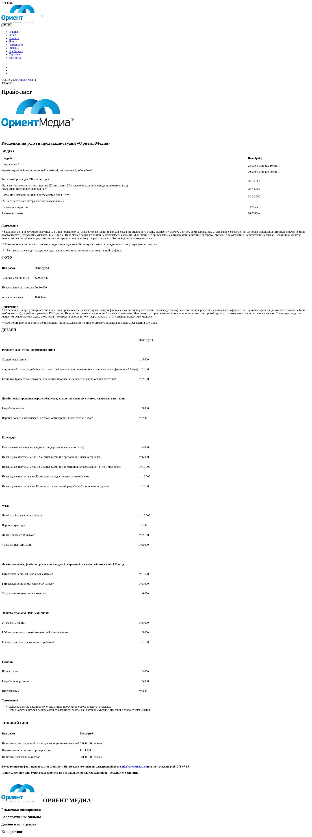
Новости (14, 38)
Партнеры (15, 54)
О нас (12, 34)
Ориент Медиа (27, 79)
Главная (13, 31)
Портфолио (16, 44)
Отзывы (14, 47)
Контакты (15, 57)
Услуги (13, 41)
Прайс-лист (16, 51)
